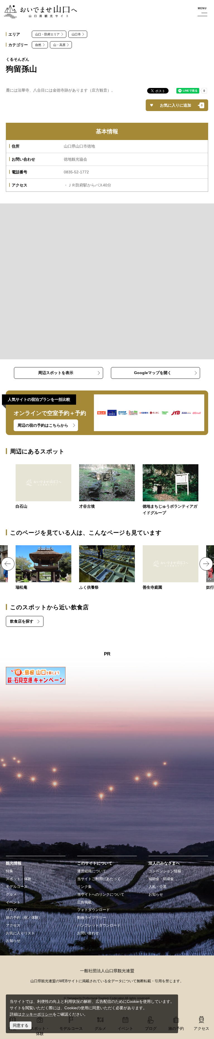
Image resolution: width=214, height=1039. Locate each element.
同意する (20, 1025)
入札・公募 (158, 887)
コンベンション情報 (165, 871)
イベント (13, 902)
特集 (9, 871)
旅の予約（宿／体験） (24, 918)
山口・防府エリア (47, 34)
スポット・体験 (18, 879)
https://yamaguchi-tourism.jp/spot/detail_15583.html (43, 487)
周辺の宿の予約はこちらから (43, 425)
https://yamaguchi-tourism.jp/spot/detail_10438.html (107, 568)
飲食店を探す (21, 621)
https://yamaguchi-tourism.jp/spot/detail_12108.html (107, 487)
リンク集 (84, 887)
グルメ (11, 894)
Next (206, 564)
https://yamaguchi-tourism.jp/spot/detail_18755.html (170, 490)
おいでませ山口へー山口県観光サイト (37, 8)
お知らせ (13, 941)
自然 (38, 44)
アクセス (13, 925)
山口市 (76, 34)
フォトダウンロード (93, 910)
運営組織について (91, 871)
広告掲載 (84, 902)
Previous (7, 564)
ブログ (11, 910)
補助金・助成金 (161, 879)
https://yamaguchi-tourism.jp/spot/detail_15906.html (170, 568)
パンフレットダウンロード (99, 925)
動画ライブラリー (91, 918)
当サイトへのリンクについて (100, 894)
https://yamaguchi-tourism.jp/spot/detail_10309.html (43, 568)
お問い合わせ (88, 933)
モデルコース (17, 887)
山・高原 (59, 44)
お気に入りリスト (20, 933)
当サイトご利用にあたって (99, 879)
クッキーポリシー (37, 1014)
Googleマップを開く (152, 372)
